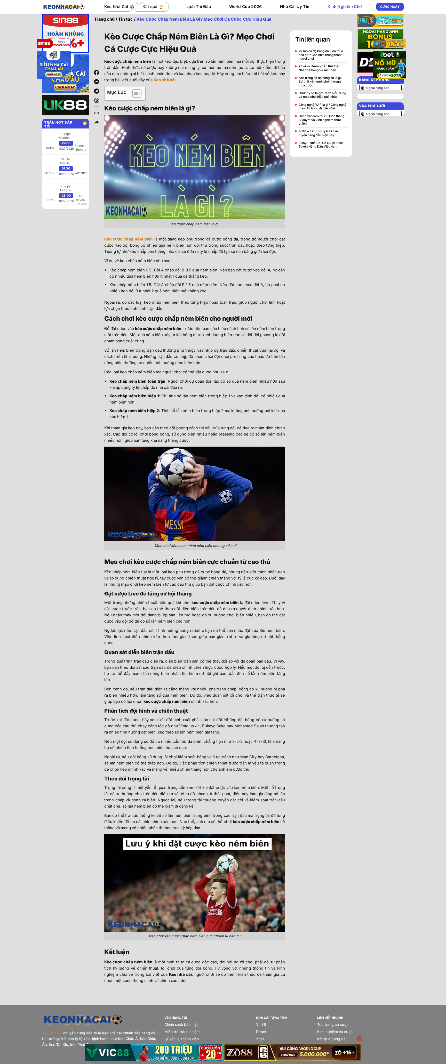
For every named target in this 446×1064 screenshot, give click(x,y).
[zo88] (292, 1052)
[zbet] (389, 65)
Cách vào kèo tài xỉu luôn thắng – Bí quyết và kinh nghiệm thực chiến (323, 119)
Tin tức (125, 19)
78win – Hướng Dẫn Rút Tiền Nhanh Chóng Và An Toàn (319, 68)
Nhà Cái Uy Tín (294, 6)
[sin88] (54, 44)
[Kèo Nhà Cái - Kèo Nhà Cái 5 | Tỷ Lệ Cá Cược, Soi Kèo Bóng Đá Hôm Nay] (64, 6)
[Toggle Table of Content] (134, 93)
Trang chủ (104, 19)
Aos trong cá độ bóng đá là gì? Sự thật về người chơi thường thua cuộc (320, 81)
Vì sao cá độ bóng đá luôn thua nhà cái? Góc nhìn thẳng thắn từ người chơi (322, 54)
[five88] (389, 44)
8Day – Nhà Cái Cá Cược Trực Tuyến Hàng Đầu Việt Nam (321, 144)
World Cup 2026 (245, 6)
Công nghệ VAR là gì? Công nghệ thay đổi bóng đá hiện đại (322, 106)
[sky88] (54, 65)
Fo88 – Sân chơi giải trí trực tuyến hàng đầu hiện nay (319, 133)
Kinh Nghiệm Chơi (345, 6)
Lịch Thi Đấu (198, 6)
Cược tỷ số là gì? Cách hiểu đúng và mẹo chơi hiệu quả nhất (322, 95)
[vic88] (153, 1052)
